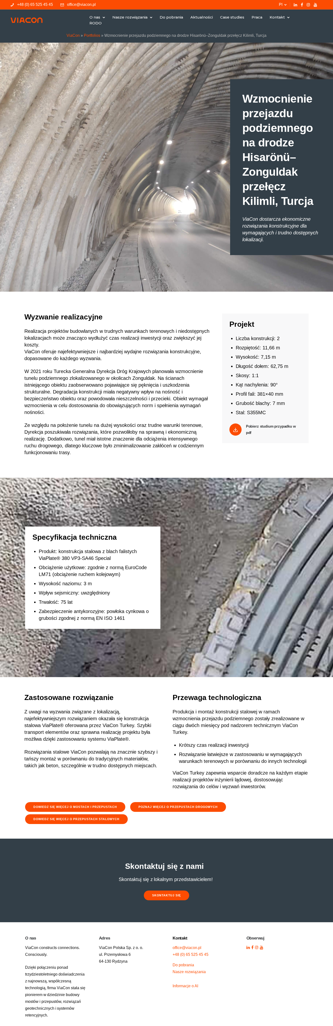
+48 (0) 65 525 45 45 (35, 4)
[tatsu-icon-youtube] (315, 5)
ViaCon (73, 35)
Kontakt (277, 17)
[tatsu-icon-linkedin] (295, 5)
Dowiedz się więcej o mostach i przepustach (75, 807)
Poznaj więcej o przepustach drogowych (178, 807)
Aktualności (201, 17)
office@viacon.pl (81, 4)
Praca (257, 17)
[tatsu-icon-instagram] (308, 5)
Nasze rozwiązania (129, 17)
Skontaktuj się (166, 895)
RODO (95, 23)
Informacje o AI (185, 986)
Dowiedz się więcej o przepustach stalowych (76, 819)
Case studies (232, 17)
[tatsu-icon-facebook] (302, 5)
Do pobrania (171, 17)
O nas (94, 17)
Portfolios (92, 35)
